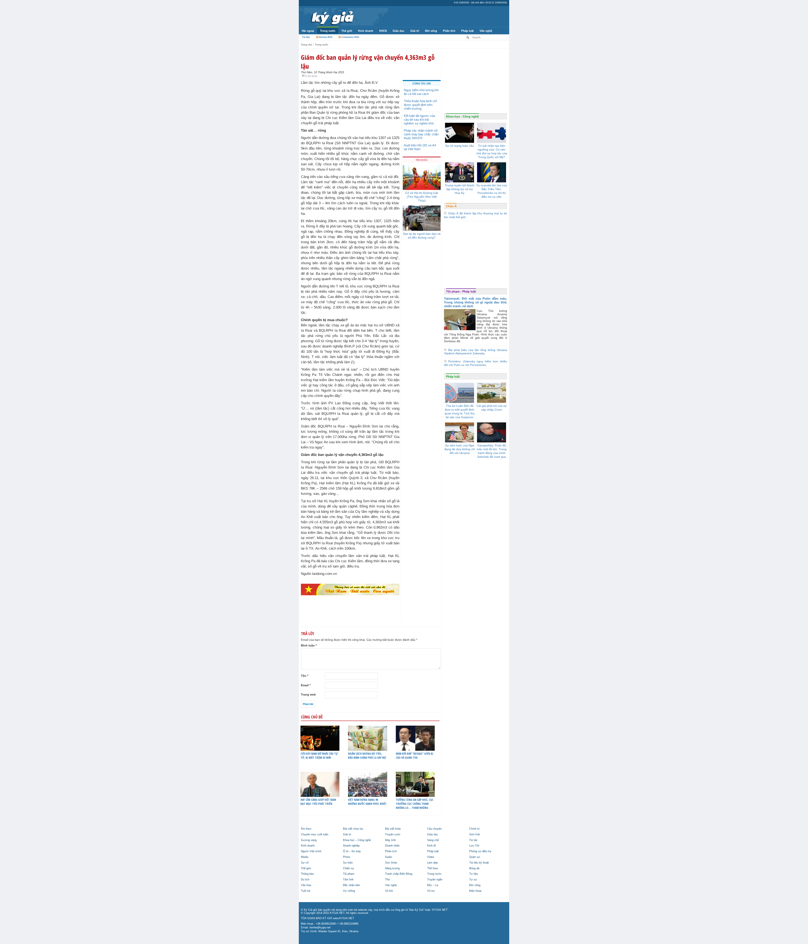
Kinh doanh (365, 30)
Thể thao (432, 868)
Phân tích (449, 30)
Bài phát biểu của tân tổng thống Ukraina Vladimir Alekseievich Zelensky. (475, 351)
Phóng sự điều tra (480, 851)
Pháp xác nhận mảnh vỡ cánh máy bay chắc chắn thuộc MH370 (421, 134)
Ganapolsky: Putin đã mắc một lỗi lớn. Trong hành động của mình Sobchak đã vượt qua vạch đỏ (491, 453)
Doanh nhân (392, 845)
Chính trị (474, 828)
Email (306, 685)
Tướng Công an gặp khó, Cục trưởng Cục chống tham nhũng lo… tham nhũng (414, 804)
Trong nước (327, 30)
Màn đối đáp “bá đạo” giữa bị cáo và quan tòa (414, 756)
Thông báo (307, 873)
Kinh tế (431, 845)
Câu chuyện (434, 828)
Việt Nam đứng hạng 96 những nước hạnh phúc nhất (367, 802)
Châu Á (451, 206)
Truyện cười (392, 834)
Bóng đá (474, 868)
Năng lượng (392, 868)
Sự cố (304, 862)
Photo (346, 857)
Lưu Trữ (474, 845)
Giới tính (474, 834)
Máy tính (390, 840)
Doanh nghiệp (351, 845)
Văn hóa (306, 885)
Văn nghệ (486, 30)
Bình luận (309, 645)
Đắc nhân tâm (351, 885)
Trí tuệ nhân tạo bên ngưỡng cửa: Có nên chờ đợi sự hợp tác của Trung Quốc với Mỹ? (491, 151)
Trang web (308, 694)
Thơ (387, 879)
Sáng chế (433, 840)
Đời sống (431, 30)
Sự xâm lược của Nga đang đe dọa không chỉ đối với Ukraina (459, 449)
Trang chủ (306, 44)
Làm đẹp (432, 862)
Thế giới (346, 30)
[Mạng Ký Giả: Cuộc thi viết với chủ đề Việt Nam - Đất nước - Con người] (350, 589)
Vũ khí (389, 890)
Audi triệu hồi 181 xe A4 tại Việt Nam (420, 147)
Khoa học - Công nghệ (462, 116)
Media (304, 857)
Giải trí (414, 30)
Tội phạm (348, 873)
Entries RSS (325, 37)
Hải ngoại (308, 30)
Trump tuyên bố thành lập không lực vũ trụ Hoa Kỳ (459, 189)
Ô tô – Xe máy (352, 851)
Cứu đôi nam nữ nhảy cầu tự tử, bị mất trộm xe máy (319, 756)
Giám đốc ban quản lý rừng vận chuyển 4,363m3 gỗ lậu (368, 62)
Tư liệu (473, 873)
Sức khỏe (391, 862)
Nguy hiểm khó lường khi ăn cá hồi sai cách (421, 92)
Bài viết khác (393, 828)
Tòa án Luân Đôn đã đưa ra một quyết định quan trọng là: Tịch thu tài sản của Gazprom (460, 411)
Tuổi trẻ (305, 890)
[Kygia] (331, 16)
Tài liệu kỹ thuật (479, 862)
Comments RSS (350, 37)
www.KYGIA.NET (343, 918)
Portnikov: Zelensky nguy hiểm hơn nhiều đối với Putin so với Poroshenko (475, 363)
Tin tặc (473, 840)
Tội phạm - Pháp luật (461, 291)
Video (430, 857)
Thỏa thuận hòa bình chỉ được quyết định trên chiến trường (420, 104)
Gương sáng (308, 840)
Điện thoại (475, 890)
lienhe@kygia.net (320, 927)
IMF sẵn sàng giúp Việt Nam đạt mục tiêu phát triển (318, 802)
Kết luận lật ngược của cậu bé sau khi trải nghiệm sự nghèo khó (419, 119)
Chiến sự (348, 868)
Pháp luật (467, 30)
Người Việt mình (311, 851)
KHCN (383, 30)
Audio (388, 857)
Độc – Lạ (432, 885)
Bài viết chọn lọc (353, 828)
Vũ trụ (431, 890)
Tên (304, 675)
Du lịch (305, 879)
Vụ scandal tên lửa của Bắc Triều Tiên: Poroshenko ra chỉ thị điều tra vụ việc (491, 191)
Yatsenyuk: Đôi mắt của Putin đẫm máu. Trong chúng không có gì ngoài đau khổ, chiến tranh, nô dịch (475, 302)
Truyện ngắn (434, 879)
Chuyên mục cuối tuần (314, 834)
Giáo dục (398, 30)
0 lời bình (311, 76)
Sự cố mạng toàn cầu (459, 145)
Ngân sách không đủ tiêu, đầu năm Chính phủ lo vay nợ (367, 756)
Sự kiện (348, 862)
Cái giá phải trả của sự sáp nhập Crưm (492, 407)
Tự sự (473, 879)
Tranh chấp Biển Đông (398, 873)
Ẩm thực (306, 828)
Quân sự (474, 857)
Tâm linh (348, 879)
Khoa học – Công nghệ (357, 840)
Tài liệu (306, 37)
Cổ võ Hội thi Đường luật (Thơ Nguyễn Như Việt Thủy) (421, 196)
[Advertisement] (475, 82)
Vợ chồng (349, 890)
